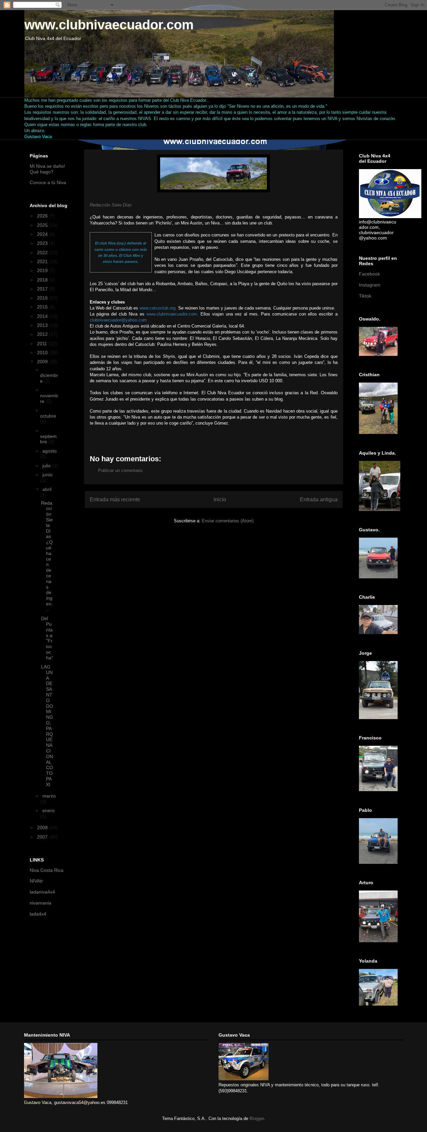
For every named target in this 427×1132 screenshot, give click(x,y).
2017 (43, 289)
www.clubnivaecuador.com (109, 24)
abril (46, 489)
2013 (43, 325)
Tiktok (365, 296)
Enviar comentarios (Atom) (228, 520)
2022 (43, 252)
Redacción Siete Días (111, 204)
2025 (43, 225)
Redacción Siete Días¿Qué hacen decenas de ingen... (47, 556)
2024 (43, 234)
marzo (49, 795)
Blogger (257, 1118)
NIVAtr (36, 881)
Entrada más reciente (115, 499)
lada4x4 (38, 914)
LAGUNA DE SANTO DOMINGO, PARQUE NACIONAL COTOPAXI (47, 725)
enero (48, 810)
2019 (43, 270)
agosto (49, 451)
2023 (43, 243)
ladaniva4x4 (42, 892)
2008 (43, 827)
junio (47, 474)
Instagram (369, 285)
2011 (42, 343)
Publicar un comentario (120, 470)
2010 (43, 352)
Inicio (220, 499)
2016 (43, 298)
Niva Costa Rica (46, 870)
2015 (43, 307)
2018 (43, 279)
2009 (43, 361)
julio (47, 465)
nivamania (40, 903)
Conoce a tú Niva (48, 182)
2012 (43, 334)
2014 (43, 316)
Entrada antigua (319, 499)
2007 (43, 836)
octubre (48, 416)
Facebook (369, 273)
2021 (43, 261)
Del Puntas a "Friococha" (47, 638)
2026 (43, 215)
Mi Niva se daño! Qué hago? (47, 168)
